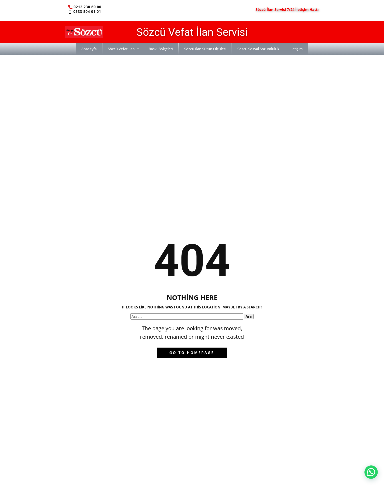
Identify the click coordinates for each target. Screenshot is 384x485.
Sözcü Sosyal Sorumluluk (258, 48)
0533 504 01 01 (86, 11)
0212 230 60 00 (86, 6)
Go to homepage (191, 352)
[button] (371, 472)
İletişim (296, 48)
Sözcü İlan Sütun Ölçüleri (205, 48)
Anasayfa (89, 48)
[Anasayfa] (84, 32)
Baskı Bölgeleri (161, 48)
